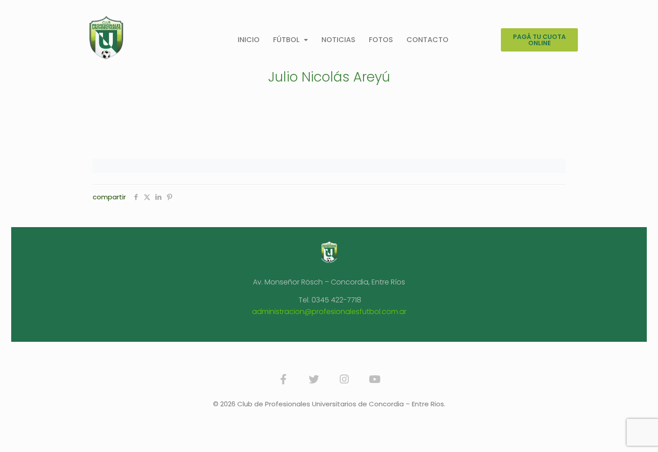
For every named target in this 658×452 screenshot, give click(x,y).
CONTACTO (427, 39)
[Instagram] (344, 379)
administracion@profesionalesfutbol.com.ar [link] (329, 311)
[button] (290, 40)
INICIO (249, 39)
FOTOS (381, 39)
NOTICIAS (338, 39)
